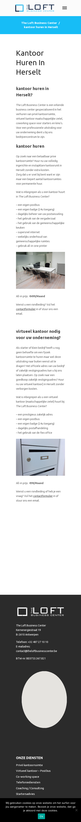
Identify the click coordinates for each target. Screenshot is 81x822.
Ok (41, 816)
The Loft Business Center (39, 22)
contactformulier (26, 309)
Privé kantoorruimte (29, 765)
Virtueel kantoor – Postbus (33, 770)
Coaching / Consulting (30, 788)
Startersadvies (25, 793)
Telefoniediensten (28, 782)
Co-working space (27, 776)
